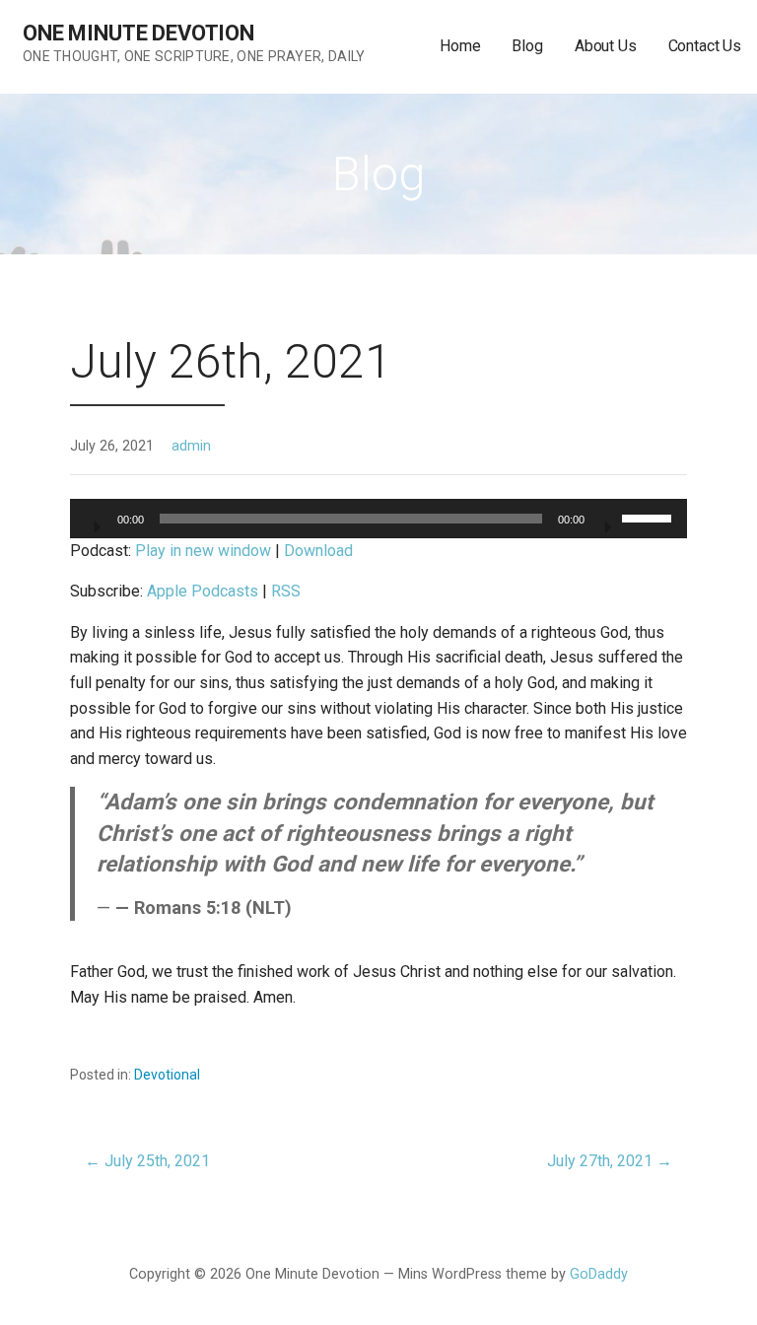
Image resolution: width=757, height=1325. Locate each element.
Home (460, 45)
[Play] (95, 520)
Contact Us (704, 45)
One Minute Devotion (138, 33)
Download (318, 550)
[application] (378, 518)
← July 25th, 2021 (147, 1160)
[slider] (649, 516)
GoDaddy (599, 1274)
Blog (527, 45)
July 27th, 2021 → (609, 1160)
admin (191, 446)
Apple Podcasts (202, 591)
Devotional (167, 1074)
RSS (286, 591)
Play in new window (203, 550)
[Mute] (606, 520)
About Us (606, 45)
